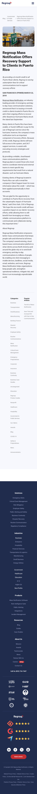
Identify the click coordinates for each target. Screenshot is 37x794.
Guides (18, 628)
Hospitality (13, 411)
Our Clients (13, 423)
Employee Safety (15, 332)
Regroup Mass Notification (13, 100)
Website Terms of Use (23, 774)
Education (13, 391)
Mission (18, 644)
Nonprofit (13, 402)
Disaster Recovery (18, 519)
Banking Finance (15, 320)
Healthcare (13, 407)
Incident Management (18, 614)
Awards (12, 427)
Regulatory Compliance (18, 526)
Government (18, 570)
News (12, 447)
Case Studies (18, 632)
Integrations (18, 611)
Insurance (13, 368)
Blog (4, 18)
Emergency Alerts (18, 498)
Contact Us (18, 666)
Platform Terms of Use (24, 782)
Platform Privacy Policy (10, 782)
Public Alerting (18, 607)
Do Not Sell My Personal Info (15, 776)
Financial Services (18, 549)
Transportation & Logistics (18, 552)
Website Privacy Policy (10, 774)
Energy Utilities (18, 563)
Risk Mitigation (18, 505)
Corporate (13, 364)
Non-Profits (18, 588)
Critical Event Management (18, 501)
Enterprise (18, 542)
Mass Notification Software (18, 600)
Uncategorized (14, 386)
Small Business (15, 312)
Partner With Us (18, 658)
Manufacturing (15, 316)
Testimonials (18, 651)
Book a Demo (18, 756)
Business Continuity (18, 515)
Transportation (15, 307)
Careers (15, 662)
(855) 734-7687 (21, 671)
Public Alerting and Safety (18, 512)
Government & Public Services (11, 18)
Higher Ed (18, 584)
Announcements (15, 452)
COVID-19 (13, 436)
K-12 (18, 581)
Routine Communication (19, 522)
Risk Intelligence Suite (18, 604)
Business (13, 303)
